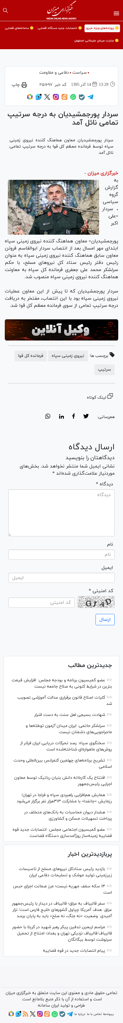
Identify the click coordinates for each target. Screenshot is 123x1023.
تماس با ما (94, 1014)
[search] (5, 10)
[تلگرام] (90, 99)
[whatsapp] (47, 417)
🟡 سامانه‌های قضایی (19, 28)
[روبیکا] (30, 99)
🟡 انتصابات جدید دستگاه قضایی (60, 28)
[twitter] (86, 417)
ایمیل (107, 567)
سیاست (79, 72)
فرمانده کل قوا (30, 356)
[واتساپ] (73, 99)
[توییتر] (47, 99)
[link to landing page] (61, 10)
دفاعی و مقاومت (54, 72)
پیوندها (108, 1014)
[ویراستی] (38, 99)
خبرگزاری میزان (102, 173)
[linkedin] (61, 417)
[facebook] (73, 417)
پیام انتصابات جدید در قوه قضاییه (74, 951)
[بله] (82, 99)
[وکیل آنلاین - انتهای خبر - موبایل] (61, 330)
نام (110, 544)
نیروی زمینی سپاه (68, 356)
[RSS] (25, 1015)
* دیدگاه (104, 484)
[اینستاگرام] (56, 99)
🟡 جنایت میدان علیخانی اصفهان (96, 40)
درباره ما (79, 1014)
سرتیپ (104, 369)
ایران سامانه (48, 1005)
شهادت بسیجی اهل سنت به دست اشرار (69, 715)
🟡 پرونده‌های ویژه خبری (102, 28)
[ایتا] (64, 99)
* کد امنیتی (101, 591)
